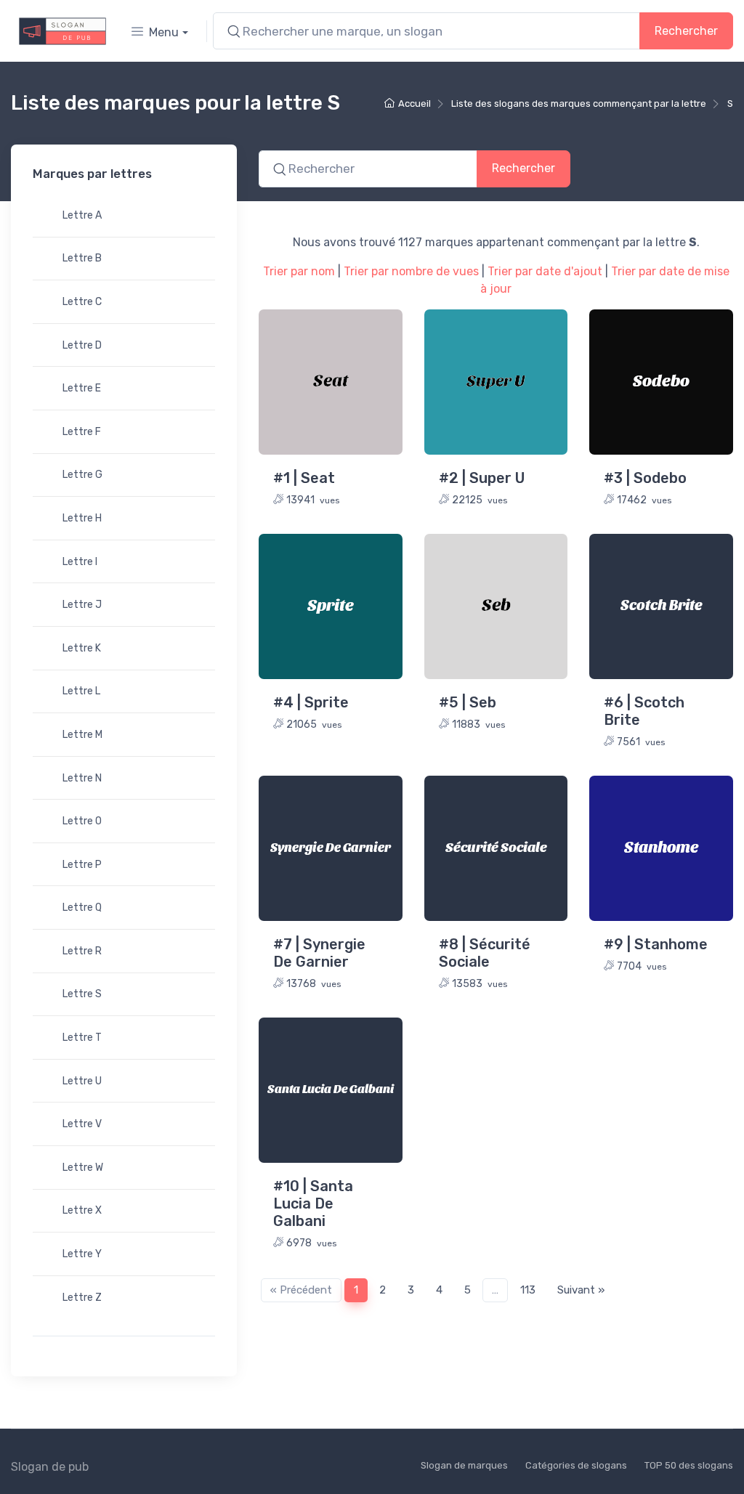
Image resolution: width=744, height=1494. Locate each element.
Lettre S (82, 994)
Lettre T (82, 1037)
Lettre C (82, 302)
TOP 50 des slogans (688, 1465)
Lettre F (81, 432)
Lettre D (82, 345)
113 (527, 1289)
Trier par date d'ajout (545, 271)
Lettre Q (82, 907)
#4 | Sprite (311, 702)
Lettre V (82, 1124)
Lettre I (79, 562)
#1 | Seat (304, 478)
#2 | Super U (482, 478)
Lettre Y (82, 1254)
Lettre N (82, 778)
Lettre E (81, 388)
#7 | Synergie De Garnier (319, 952)
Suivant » (580, 1289)
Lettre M (82, 734)
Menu (164, 32)
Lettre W (82, 1167)
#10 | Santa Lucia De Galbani (313, 1203)
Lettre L (81, 691)
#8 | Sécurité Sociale (484, 952)
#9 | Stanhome (656, 944)
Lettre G (82, 474)
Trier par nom (299, 271)
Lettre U (82, 1081)
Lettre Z (82, 1297)
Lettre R (82, 951)
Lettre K (81, 648)
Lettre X (82, 1210)
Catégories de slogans (576, 1465)
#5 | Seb (467, 702)
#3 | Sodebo (645, 478)
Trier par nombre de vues (411, 271)
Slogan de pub (50, 1467)
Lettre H (82, 518)
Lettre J (82, 604)
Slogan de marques (464, 1465)
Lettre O (82, 821)
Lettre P (82, 864)
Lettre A (82, 215)
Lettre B (82, 258)
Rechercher (686, 31)
